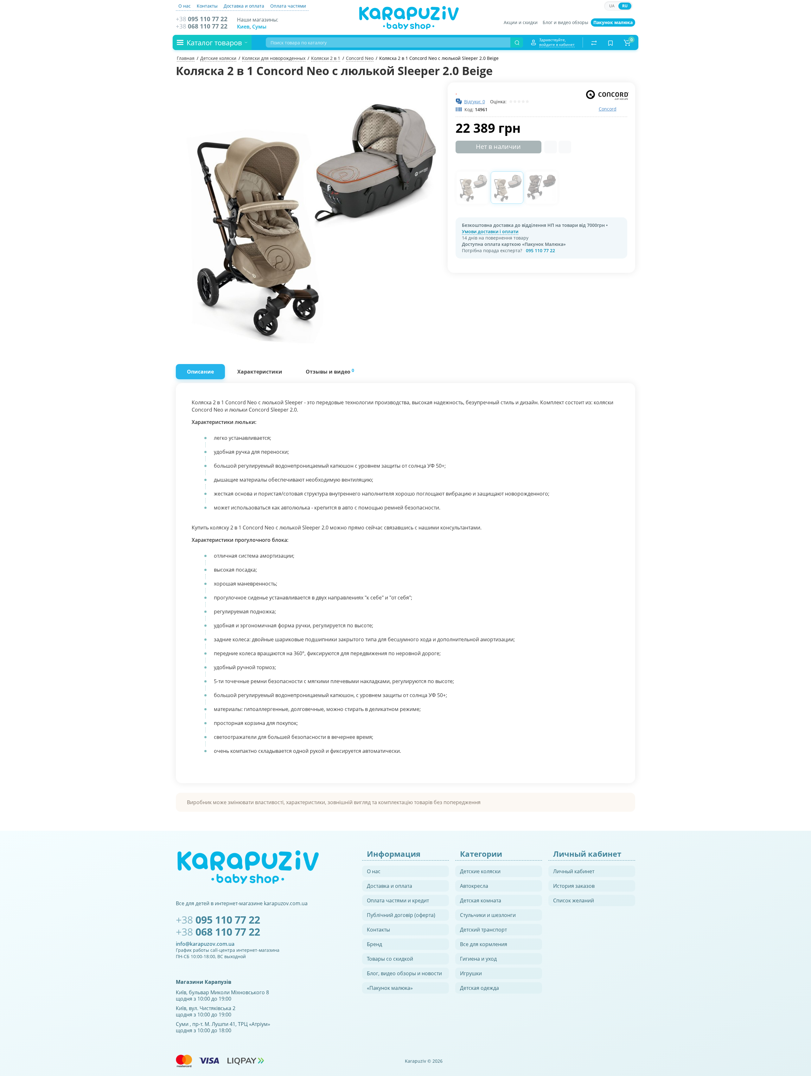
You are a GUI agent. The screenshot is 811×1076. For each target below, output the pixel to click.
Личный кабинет (573, 871)
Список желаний (573, 900)
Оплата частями (288, 6)
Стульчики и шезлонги (488, 915)
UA (612, 6)
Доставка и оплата (244, 6)
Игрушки (471, 973)
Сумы (259, 26)
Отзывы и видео (330, 371)
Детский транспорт (483, 929)
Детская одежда (479, 987)
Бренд (374, 944)
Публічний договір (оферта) (401, 915)
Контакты (207, 6)
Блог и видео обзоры (565, 22)
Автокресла (474, 885)
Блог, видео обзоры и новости (404, 973)
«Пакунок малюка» (390, 987)
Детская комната (480, 900)
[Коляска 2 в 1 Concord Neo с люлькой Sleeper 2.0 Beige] (308, 215)
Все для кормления (483, 944)
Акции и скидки (521, 22)
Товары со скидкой (390, 958)
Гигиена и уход (478, 958)
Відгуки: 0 (474, 102)
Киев (243, 26)
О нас (184, 6)
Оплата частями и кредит (398, 900)
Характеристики (259, 371)
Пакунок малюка (613, 22)
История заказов (574, 885)
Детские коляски (480, 871)
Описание (200, 371)
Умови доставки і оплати (490, 231)
